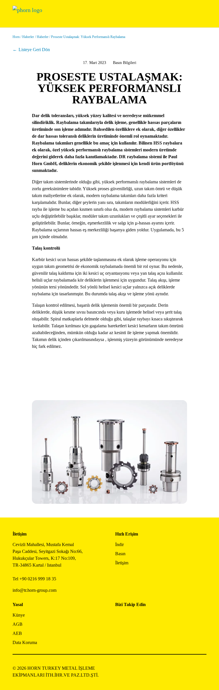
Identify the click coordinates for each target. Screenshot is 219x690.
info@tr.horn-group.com (34, 590)
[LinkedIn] (145, 617)
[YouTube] (119, 633)
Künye (19, 615)
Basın (120, 553)
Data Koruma (25, 642)
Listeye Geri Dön (34, 49)
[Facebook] (119, 617)
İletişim (121, 562)
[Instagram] (132, 617)
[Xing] (158, 617)
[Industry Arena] (132, 633)
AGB (18, 624)
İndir (119, 544)
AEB (17, 633)
